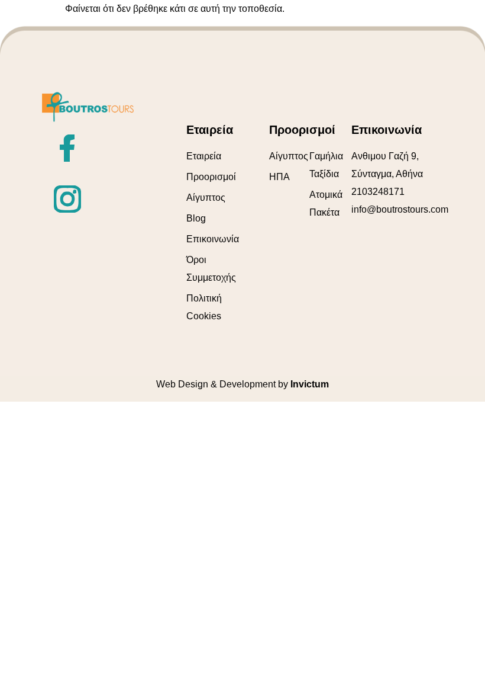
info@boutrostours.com (399, 209)
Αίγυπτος (205, 198)
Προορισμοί (211, 177)
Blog (196, 218)
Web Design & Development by (242, 384)
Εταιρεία (203, 156)
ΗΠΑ (279, 177)
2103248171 (378, 192)
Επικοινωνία (212, 239)
